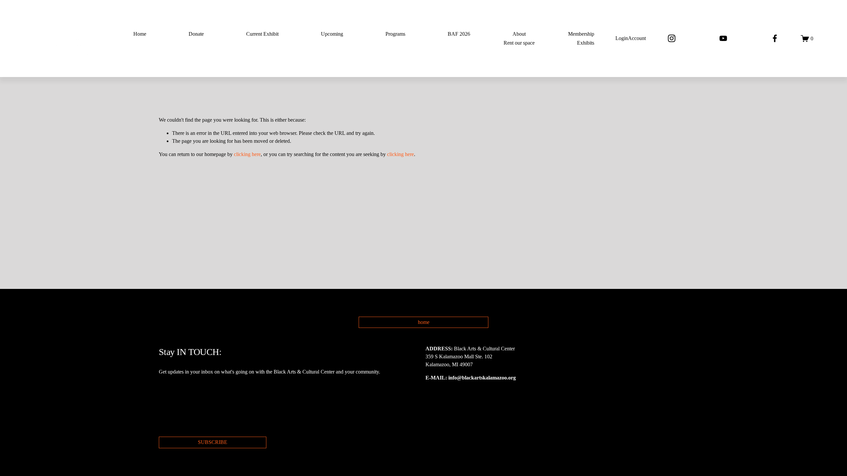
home (423, 322)
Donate (196, 34)
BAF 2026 (459, 34)
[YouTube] (723, 38)
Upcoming (332, 34)
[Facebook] (775, 38)
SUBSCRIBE (212, 442)
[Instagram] (671, 38)
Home (139, 34)
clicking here (247, 154)
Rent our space (519, 43)
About (519, 34)
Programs (395, 34)
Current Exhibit (262, 34)
